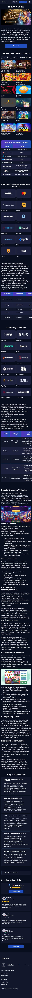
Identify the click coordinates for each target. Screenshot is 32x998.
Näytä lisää (16, 946)
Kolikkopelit (25, 57)
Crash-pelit (17, 57)
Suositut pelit (3, 57)
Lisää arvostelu (16, 891)
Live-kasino (10, 57)
